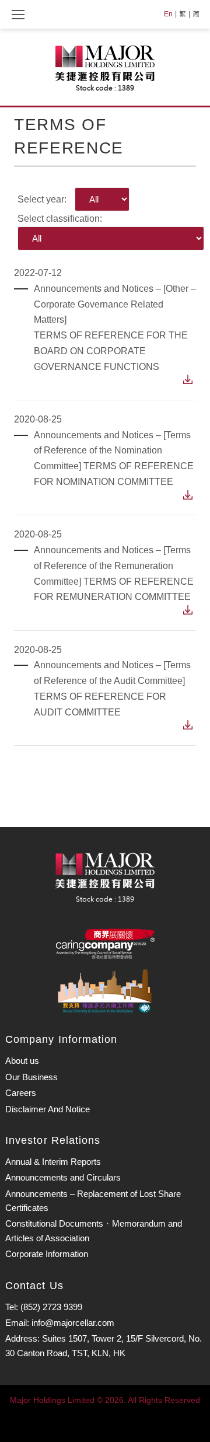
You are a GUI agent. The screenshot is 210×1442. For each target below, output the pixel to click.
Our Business (31, 1077)
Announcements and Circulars (63, 1177)
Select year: (42, 199)
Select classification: (60, 219)
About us (22, 1061)
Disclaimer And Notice (47, 1109)
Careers (20, 1093)
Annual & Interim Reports (53, 1162)
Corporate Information (46, 1254)
